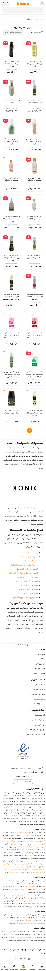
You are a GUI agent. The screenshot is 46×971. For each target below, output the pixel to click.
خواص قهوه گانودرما (38, 720)
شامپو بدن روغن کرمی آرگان (27, 577)
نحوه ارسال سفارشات (38, 694)
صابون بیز (42, 850)
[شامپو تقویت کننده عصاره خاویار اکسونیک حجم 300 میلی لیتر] (11, 49)
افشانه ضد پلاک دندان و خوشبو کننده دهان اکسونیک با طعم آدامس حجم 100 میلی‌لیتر (11, 334)
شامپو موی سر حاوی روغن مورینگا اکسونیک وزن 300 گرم (34, 62)
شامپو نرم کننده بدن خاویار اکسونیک (24, 565)
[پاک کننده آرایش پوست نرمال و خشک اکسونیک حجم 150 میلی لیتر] (34, 282)
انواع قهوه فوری (21, 895)
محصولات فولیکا (14, 873)
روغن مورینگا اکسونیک (29, 553)
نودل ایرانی (37, 884)
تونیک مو (5, 847)
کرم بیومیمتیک (39, 715)
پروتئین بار (16, 881)
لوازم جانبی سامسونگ (23, 923)
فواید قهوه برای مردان (37, 725)
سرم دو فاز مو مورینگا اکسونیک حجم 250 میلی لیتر (34, 101)
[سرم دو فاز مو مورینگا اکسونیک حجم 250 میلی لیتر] (34, 88)
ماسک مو (19, 847)
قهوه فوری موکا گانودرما (29, 904)
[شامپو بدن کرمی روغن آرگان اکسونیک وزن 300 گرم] (34, 166)
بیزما (42, 19)
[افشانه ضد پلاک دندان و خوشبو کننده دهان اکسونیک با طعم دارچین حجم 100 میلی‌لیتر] (34, 321)
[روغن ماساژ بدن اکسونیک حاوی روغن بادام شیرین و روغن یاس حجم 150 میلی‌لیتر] (11, 282)
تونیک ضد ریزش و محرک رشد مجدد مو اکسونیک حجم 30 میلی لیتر (11, 218)
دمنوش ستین (25, 889)
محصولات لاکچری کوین (28, 864)
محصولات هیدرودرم (35, 873)
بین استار (17, 889)
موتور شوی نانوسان (18, 937)
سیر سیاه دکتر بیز (30, 887)
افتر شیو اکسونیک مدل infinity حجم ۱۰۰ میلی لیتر (11, 412)
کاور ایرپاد (22, 918)
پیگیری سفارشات (39, 699)
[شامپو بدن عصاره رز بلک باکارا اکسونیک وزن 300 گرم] (11, 166)
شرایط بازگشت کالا (39, 704)
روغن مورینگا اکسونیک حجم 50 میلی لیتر (11, 101)
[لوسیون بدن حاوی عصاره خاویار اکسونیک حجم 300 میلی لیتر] (11, 127)
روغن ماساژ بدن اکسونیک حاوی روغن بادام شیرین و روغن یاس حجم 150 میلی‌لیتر (11, 295)
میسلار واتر (16, 844)
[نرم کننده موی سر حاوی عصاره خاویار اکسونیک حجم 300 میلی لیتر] (34, 127)
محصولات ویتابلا (17, 864)
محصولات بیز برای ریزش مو (36, 734)
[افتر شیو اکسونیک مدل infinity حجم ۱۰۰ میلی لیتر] (11, 399)
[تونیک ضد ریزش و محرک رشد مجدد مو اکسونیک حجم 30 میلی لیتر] (11, 205)
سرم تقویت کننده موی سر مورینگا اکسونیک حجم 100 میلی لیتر (11, 256)
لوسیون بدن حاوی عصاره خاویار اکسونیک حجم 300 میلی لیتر (11, 140)
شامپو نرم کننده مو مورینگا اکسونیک (24, 597)
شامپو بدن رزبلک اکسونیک (28, 585)
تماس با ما (41, 654)
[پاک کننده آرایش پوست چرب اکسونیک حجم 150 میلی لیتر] (34, 243)
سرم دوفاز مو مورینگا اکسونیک (26, 557)
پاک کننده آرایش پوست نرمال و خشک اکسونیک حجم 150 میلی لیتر (34, 295)
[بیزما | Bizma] (23, 3)
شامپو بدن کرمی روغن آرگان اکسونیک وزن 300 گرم (34, 179)
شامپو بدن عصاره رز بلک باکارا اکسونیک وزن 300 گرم (11, 179)
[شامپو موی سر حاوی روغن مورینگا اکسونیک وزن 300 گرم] (34, 49)
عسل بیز (14, 884)
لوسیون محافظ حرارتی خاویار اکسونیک (23, 573)
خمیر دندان (30, 858)
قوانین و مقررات (39, 664)
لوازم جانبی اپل (35, 923)
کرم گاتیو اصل (11, 841)
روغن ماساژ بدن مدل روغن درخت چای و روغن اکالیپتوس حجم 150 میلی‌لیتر (11, 373)
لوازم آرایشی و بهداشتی (22, 833)
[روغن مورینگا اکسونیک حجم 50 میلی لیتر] (11, 88)
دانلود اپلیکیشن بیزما (22, 781)
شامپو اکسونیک (37, 508)
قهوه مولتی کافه (7, 898)
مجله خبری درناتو (39, 673)
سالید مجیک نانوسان (30, 937)
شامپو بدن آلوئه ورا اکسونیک (27, 581)
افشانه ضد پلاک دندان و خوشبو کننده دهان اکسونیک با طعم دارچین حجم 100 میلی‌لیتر (34, 334)
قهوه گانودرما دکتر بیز (20, 901)
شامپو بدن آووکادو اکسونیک (27, 589)
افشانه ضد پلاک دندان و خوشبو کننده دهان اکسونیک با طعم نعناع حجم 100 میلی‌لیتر (34, 373)
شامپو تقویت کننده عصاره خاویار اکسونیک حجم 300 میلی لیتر (11, 62)
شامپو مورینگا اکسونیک (28, 593)
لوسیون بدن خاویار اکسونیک (27, 569)
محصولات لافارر (40, 864)
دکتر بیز (20, 464)
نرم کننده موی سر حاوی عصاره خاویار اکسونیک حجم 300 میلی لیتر (34, 140)
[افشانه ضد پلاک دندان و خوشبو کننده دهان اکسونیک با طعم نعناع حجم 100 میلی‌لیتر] (34, 360)
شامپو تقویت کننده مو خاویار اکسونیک (23, 561)
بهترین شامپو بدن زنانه (37, 729)
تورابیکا (33, 901)
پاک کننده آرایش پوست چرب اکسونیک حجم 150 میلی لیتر (34, 256)
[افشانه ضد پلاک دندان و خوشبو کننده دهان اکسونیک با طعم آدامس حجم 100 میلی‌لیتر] (11, 321)
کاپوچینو (28, 898)
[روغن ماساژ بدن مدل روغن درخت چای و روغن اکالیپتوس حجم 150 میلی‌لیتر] (11, 360)
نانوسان (7, 935)
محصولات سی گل (33, 870)
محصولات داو (14, 870)
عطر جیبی (10, 852)
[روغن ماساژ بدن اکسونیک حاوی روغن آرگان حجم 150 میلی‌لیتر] (34, 399)
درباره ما (42, 659)
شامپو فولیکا (32, 847)
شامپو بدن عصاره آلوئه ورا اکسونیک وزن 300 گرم (34, 218)
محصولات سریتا (7, 864)
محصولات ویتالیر (16, 867)
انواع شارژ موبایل (30, 920)
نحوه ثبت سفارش (39, 689)
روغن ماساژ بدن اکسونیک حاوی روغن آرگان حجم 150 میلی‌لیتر (34, 412)
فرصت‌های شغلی (39, 668)
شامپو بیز (25, 847)
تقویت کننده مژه (24, 835)
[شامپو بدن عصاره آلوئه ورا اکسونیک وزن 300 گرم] (34, 205)
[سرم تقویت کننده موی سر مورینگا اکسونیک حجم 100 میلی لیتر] (11, 243)
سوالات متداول (40, 684)
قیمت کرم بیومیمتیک (32, 850)
